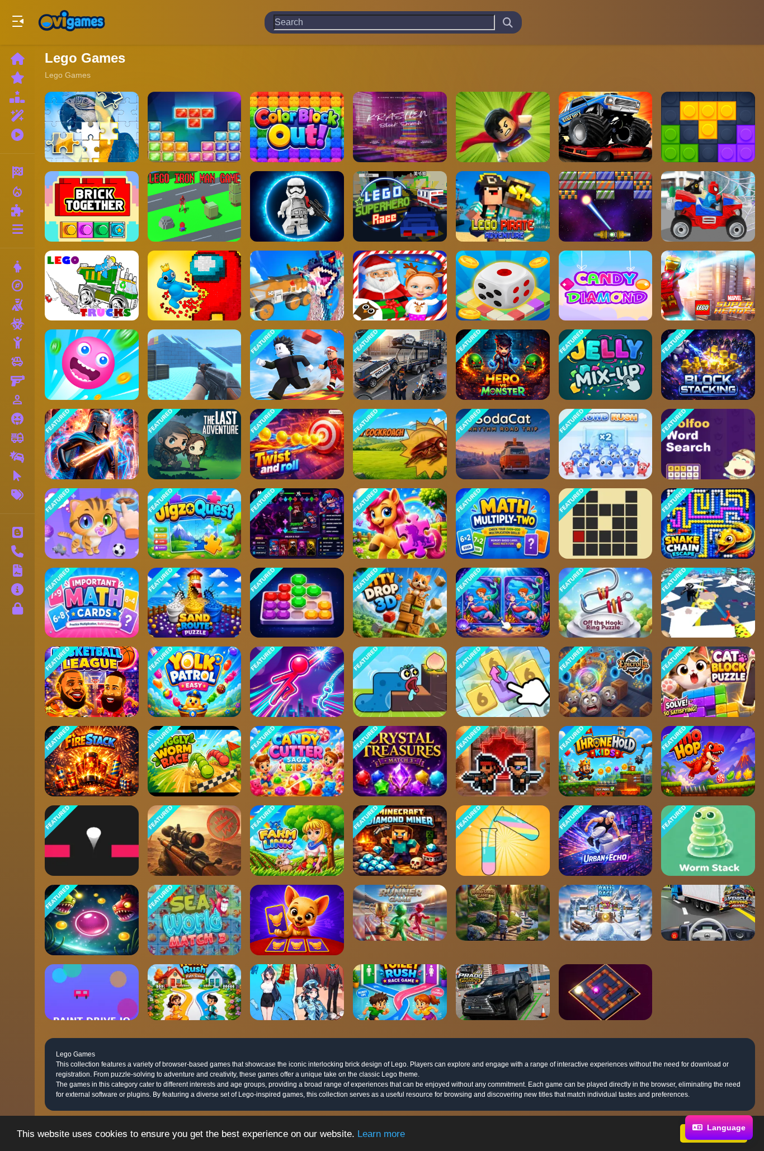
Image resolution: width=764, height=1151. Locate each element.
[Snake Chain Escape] (708, 523)
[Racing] (17, 172)
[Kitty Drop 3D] (400, 603)
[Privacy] (17, 608)
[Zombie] (17, 323)
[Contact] (17, 551)
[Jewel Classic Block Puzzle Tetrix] (195, 127)
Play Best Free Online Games (71, 22)
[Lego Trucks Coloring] (92, 286)
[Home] (17, 58)
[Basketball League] (92, 682)
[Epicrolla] (606, 682)
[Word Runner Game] (400, 920)
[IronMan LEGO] (195, 206)
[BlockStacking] (708, 364)
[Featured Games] (17, 115)
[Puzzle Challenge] (92, 127)
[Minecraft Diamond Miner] (400, 840)
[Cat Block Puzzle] (708, 682)
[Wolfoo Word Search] (708, 444)
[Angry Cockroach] (400, 444)
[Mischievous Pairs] (297, 920)
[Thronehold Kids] (606, 761)
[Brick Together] (92, 206)
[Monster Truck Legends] (606, 127)
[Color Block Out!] (297, 127)
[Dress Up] (17, 266)
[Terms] (17, 570)
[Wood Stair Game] (503, 920)
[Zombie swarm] (503, 761)
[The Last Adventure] (195, 444)
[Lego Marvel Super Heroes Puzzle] (503, 127)
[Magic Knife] (708, 603)
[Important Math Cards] (92, 603)
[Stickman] (17, 342)
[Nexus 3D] (606, 992)
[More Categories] (17, 229)
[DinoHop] (708, 761)
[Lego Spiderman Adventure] (708, 206)
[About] (17, 589)
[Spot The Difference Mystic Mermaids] (503, 603)
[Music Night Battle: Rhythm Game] (297, 523)
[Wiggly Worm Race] (195, 761)
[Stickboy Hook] (297, 682)
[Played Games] (17, 134)
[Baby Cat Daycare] (92, 523)
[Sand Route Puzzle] (195, 603)
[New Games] (17, 77)
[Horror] (17, 418)
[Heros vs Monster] (503, 364)
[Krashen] (400, 127)
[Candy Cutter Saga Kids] (297, 761)
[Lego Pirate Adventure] (503, 206)
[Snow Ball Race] (606, 920)
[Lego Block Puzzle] (708, 127)
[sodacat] (503, 444)
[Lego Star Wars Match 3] (297, 206)
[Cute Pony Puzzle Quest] (400, 523)
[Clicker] (17, 475)
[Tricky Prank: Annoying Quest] (297, 992)
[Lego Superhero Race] (400, 206)
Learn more (381, 1134)
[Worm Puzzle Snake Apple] (400, 682)
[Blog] (17, 532)
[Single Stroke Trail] (606, 523)
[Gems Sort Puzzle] (297, 603)
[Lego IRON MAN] (708, 286)
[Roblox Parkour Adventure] (297, 364)
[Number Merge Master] (503, 682)
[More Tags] (17, 494)
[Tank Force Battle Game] (195, 840)
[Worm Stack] (708, 840)
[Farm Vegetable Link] (297, 840)
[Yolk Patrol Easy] (195, 682)
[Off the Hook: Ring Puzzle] (606, 603)
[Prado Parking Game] (503, 992)
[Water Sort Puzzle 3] (503, 840)
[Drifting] (17, 456)
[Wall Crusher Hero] (195, 286)
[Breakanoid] (606, 206)
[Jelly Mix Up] (606, 364)
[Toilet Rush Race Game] (400, 992)
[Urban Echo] (606, 840)
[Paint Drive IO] (92, 992)
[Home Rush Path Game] (195, 992)
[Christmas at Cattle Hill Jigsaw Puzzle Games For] (400, 286)
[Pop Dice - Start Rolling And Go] (503, 286)
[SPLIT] (92, 920)
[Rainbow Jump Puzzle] (92, 840)
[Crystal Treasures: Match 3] (400, 761)
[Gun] (17, 380)
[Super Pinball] (92, 364)
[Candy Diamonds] (606, 286)
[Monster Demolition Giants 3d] (297, 286)
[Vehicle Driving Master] (708, 920)
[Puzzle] (17, 210)
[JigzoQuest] (195, 523)
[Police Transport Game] (400, 364)
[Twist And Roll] (297, 444)
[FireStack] (92, 761)
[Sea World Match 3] (195, 920)
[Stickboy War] (92, 444)
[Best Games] (17, 96)
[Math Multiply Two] (503, 523)
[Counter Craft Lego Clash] (195, 364)
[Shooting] (17, 304)
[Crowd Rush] (606, 444)
